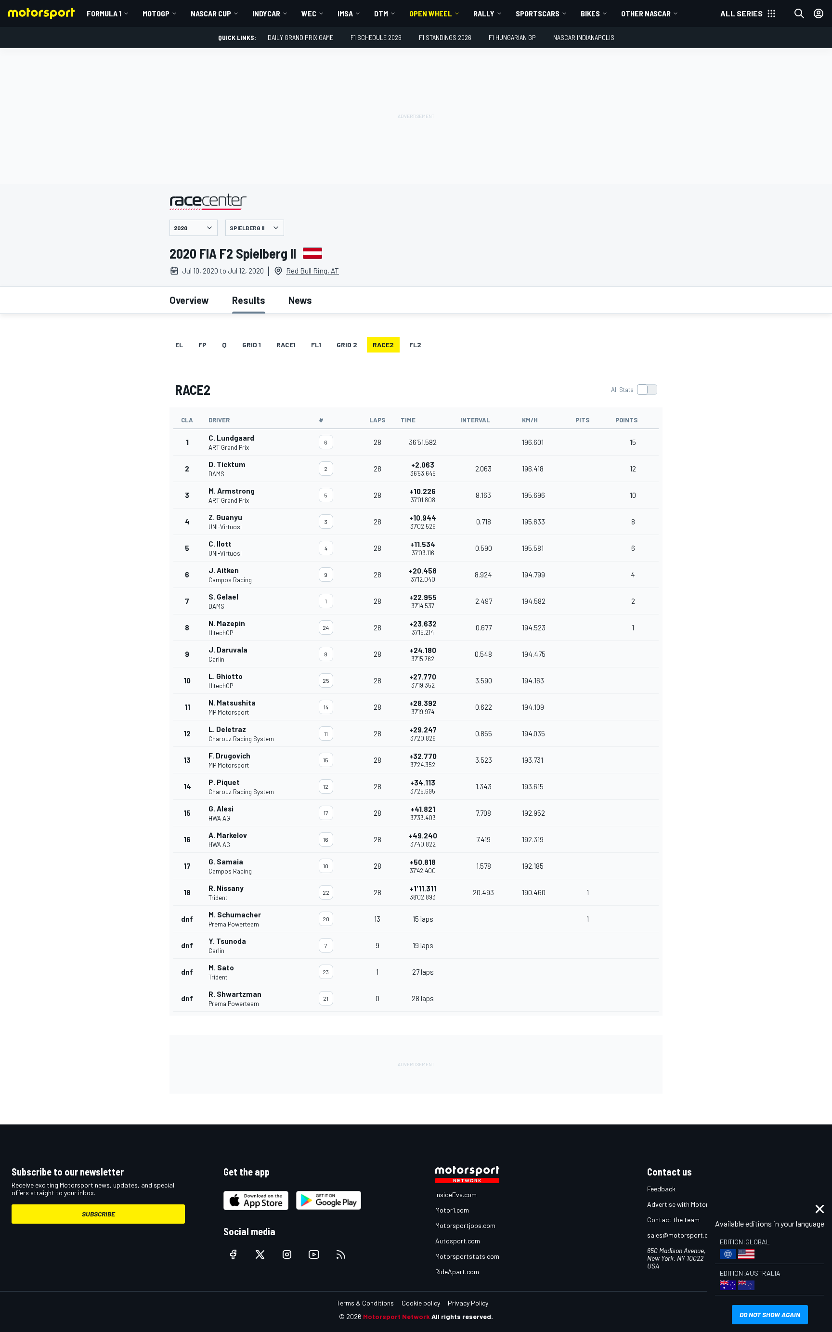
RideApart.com (457, 1271)
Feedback (661, 1189)
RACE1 (286, 344)
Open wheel (430, 13)
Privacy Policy (468, 1303)
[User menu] (818, 13)
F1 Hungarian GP (512, 37)
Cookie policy (421, 1303)
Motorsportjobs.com (465, 1225)
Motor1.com (452, 1210)
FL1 (316, 344)
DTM (381, 13)
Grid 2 (347, 344)
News (300, 300)
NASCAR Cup (211, 13)
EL (179, 344)
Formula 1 (104, 13)
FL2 (415, 344)
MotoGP (156, 13)
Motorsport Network (396, 1316)
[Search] (799, 13)
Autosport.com (457, 1241)
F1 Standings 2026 (445, 37)
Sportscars (537, 13)
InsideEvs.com (456, 1194)
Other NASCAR (646, 13)
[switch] (634, 389)
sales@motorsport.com (682, 1235)
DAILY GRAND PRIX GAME (300, 37)
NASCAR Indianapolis (583, 37)
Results (248, 300)
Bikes (590, 13)
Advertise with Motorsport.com (693, 1204)
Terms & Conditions (365, 1303)
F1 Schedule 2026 (376, 37)
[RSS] (341, 1254)
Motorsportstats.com (467, 1256)
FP (202, 344)
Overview (189, 300)
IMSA (345, 13)
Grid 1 (251, 344)
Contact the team (673, 1219)
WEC (308, 13)
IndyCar (266, 13)
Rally (483, 13)
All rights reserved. (462, 1316)
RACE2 (383, 344)
